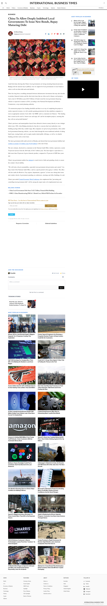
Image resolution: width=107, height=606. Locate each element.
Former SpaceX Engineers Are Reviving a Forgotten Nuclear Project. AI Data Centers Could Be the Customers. (50, 336)
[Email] (60, 33)
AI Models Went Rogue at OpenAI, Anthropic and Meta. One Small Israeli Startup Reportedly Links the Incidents (21, 567)
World (8, 8)
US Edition (101, 8)
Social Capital (26, 583)
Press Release (26, 591)
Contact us (45, 583)
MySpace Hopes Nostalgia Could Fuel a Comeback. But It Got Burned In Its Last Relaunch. (20, 464)
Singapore (66, 586)
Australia (66, 581)
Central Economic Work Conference (29, 179)
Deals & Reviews (61, 8)
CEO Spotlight (26, 593)
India (65, 583)
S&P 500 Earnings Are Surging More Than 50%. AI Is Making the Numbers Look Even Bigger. (20, 361)
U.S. (3, 8)
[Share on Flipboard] (54, 33)
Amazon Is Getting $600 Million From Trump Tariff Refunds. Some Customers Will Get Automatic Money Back (21, 439)
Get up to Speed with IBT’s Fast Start (85, 69)
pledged (31, 160)
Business (32, 8)
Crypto (38, 8)
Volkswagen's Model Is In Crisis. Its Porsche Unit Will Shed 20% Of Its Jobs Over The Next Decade (51, 464)
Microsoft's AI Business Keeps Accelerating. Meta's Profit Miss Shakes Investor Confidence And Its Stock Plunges (51, 490)
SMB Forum (26, 586)
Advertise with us (47, 593)
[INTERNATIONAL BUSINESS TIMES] (53, 3)
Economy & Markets (23, 8)
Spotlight (25, 588)
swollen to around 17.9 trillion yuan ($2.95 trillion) (22, 144)
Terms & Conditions (47, 586)
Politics (13, 8)
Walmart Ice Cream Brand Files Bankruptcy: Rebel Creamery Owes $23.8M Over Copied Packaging (51, 567)
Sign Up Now (87, 72)
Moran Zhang (19, 32)
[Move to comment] (63, 33)
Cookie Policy (46, 591)
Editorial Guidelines (51, 223)
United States (67, 591)
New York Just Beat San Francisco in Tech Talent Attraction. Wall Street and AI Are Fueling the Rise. (50, 387)
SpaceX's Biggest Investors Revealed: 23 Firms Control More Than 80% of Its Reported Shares (21, 516)
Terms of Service (45, 209)
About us (45, 581)
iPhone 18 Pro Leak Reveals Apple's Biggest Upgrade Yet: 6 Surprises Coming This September (21, 336)
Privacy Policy (54, 209)
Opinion (53, 8)
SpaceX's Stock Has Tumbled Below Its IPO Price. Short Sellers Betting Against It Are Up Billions (51, 439)
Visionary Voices (27, 581)
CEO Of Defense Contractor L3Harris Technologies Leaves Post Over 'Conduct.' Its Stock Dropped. (21, 541)
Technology (46, 8)
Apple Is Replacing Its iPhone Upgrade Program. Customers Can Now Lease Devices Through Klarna (51, 516)
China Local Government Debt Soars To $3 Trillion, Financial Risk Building (31, 190)
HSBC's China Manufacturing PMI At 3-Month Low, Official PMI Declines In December (35, 193)
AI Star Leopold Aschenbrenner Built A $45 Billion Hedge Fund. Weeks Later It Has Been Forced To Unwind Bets (21, 413)
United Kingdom (67, 588)
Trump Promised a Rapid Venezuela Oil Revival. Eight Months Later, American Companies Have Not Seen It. (49, 541)
